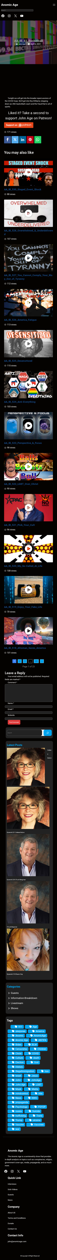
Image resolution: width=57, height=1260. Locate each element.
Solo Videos (13, 1189)
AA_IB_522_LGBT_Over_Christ (21, 484)
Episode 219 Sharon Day (15, 974)
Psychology (21, 1106)
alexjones (20, 1031)
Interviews (12, 1184)
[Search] (48, 733)
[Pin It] (30, 139)
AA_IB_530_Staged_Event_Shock (22, 189)
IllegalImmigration (24, 1071)
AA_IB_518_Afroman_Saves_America (25, 648)
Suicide (36, 1111)
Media (35, 1089)
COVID (35, 1053)
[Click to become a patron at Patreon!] (28, 125)
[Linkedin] (22, 139)
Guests (15, 992)
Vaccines (39, 1124)
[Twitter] (15, 139)
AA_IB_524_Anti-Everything (20, 401)
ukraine (36, 1120)
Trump (18, 1120)
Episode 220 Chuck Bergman (16, 879)
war (17, 1129)
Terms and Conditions (17, 1218)
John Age (22, 44)
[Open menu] (54, 5)
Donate (11, 1223)
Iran (47, 1071)
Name (11, 703)
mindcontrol (21, 1093)
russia (18, 1111)
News (18, 1098)
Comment (12, 682)
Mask (18, 1089)
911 (20, 1026)
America (40, 1031)
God (36, 1062)
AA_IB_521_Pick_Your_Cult (19, 525)
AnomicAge (40, 1035)
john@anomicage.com (17, 1241)
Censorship (21, 1049)
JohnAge (35, 1080)
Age (35, 1026)
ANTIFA (42, 1040)
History (19, 1066)
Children (42, 1049)
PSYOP (41, 1106)
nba (40, 1093)
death (36, 1057)
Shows (14, 1008)
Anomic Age (9, 5)
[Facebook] (7, 139)
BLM (34, 1044)
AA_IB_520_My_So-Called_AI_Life (23, 566)
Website (11, 715)
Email (11, 709)
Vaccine (19, 1124)
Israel (18, 1075)
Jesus (35, 1075)
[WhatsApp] (37, 139)
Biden (18, 1044)
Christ (18, 1053)
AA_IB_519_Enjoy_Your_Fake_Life (23, 607)
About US (11, 1213)
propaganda (21, 1102)
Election (19, 1062)
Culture (19, 1057)
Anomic (19, 1035)
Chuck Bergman (12, 927)
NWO (34, 1098)
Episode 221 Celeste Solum (16, 832)
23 (36, 661)
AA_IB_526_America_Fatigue (20, 319)
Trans (39, 1115)
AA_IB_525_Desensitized (18, 360)
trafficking (20, 1115)
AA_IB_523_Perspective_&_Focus (23, 443)
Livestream (17, 1003)
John (18, 1080)
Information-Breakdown (24, 998)
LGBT (39, 1084)
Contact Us (12, 1229)
